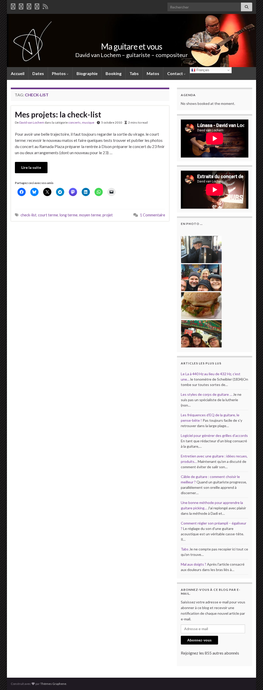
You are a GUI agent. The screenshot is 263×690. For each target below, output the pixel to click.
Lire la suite (31, 167)
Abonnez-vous (199, 640)
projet (107, 215)
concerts (74, 122)
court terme (48, 215)
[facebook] (13, 5)
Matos (153, 73)
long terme (69, 215)
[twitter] (21, 5)
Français (202, 70)
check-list (28, 215)
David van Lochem (31, 122)
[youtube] (29, 5)
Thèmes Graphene (53, 684)
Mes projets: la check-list (58, 114)
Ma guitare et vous (131, 46)
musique (88, 122)
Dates (38, 73)
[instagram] (37, 5)
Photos (59, 73)
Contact (175, 73)
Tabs (134, 73)
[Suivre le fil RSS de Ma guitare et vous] (45, 5)
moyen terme (90, 215)
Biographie (87, 73)
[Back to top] (251, 678)
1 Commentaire (152, 215)
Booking (113, 73)
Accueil (17, 73)
